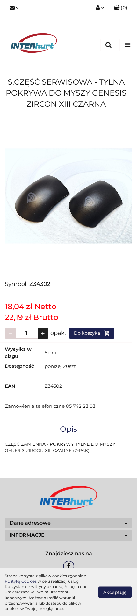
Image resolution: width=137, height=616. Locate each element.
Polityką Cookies (21, 581)
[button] (120, 8)
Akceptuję (115, 592)
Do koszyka (87, 333)
